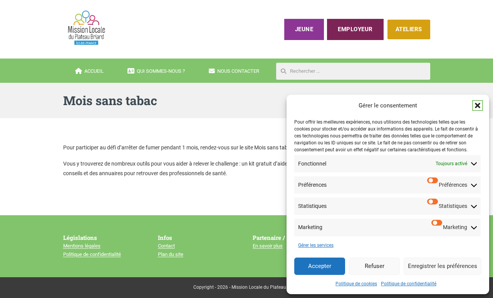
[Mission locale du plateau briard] (86, 28)
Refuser (374, 266)
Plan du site (170, 254)
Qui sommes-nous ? (161, 71)
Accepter (319, 266)
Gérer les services (316, 245)
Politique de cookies (356, 283)
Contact (166, 246)
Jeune (304, 29)
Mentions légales (82, 246)
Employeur (355, 29)
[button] (477, 105)
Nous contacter (238, 71)
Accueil (94, 71)
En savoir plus (268, 246)
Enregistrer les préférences (442, 266)
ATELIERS (409, 29)
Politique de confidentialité (408, 283)
